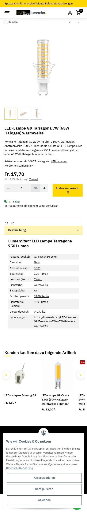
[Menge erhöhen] (44, 188)
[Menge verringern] (8, 188)
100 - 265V (41, 273)
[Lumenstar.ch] (31, 12)
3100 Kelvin (41, 296)
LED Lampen (59, 161)
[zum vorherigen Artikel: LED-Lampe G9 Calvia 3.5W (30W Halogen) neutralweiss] (70, 23)
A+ (35, 290)
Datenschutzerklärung (19, 468)
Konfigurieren (44, 489)
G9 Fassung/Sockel (45, 256)
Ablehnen (44, 500)
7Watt (38, 279)
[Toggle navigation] (6, 12)
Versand (33, 179)
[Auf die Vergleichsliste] (6, 223)
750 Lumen (41, 302)
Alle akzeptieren (44, 477)
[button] (70, 12)
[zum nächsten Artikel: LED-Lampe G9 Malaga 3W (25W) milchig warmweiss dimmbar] (78, 23)
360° (37, 268)
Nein (36, 262)
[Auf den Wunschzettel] (12, 223)
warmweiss (41, 285)
